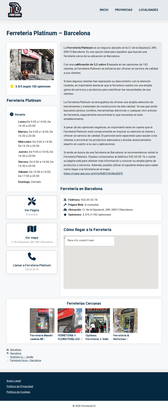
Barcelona (15, 349)
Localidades (148, 10)
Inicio (104, 10)
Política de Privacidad (20, 386)
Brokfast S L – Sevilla (21, 357)
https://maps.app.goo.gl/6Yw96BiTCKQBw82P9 (93, 173)
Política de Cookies (18, 392)
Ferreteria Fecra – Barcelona (25, 360)
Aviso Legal (14, 380)
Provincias (123, 10)
